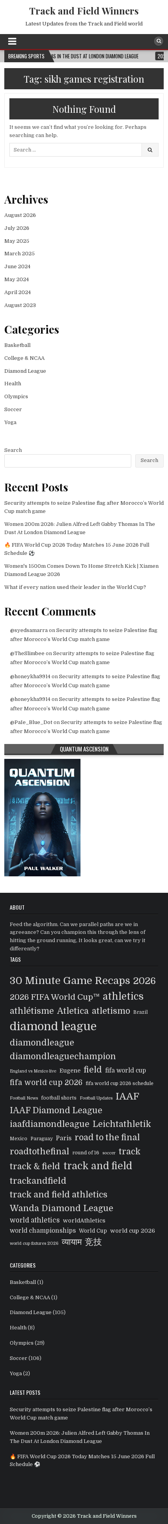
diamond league (53, 1026)
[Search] (158, 41)
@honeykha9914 (30, 676)
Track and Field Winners (84, 10)
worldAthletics (84, 1220)
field (93, 1069)
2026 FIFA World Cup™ (55, 997)
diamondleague (42, 1042)
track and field (97, 1166)
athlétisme (32, 1011)
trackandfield (38, 1181)
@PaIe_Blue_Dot (31, 722)
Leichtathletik (122, 1124)
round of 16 (85, 1153)
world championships (43, 1230)
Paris (63, 1138)
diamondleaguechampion (63, 1056)
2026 (144, 980)
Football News (24, 1098)
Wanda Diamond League (61, 1208)
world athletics (35, 1220)
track (130, 1151)
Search (13, 450)
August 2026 (20, 215)
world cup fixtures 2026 (34, 1243)
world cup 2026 (132, 1231)
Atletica (73, 1011)
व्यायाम (72, 1242)
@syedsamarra (29, 630)
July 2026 (16, 228)
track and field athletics (58, 1194)
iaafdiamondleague (49, 1124)
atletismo (111, 1011)
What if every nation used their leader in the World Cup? (75, 587)
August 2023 (20, 305)
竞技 (93, 1242)
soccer (109, 1153)
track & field (35, 1166)
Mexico (18, 1138)
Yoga (10, 422)
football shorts (59, 1098)
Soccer (13, 409)
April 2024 (17, 292)
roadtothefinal (39, 1151)
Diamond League (25, 371)
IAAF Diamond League (56, 1110)
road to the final (107, 1137)
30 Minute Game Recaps (70, 980)
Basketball (17, 345)
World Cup (93, 1231)
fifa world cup (125, 1070)
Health (12, 383)
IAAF (127, 1096)
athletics (123, 996)
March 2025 (19, 253)
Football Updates (96, 1098)
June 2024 (17, 266)
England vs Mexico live (33, 1071)
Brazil (140, 1012)
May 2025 (16, 241)
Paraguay (41, 1138)
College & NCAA (24, 358)
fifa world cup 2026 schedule (120, 1083)
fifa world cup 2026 (46, 1082)
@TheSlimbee (27, 653)
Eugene (69, 1070)
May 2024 (16, 279)
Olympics (16, 396)
